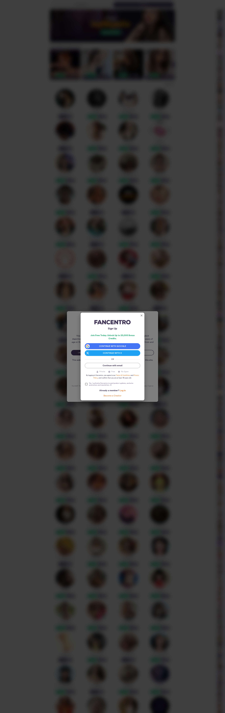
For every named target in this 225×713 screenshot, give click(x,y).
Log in (123, 390)
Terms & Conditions (123, 375)
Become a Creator (112, 396)
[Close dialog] (141, 315)
